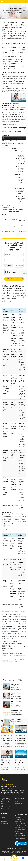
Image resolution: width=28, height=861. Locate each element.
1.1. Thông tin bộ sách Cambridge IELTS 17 (13, 53)
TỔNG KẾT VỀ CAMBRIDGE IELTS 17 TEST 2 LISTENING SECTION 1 (13, 67)
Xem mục (6, 301)
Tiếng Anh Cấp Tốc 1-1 (6, 808)
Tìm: (6, 305)
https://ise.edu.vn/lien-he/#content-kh (16, 655)
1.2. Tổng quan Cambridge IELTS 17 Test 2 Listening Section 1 (13, 57)
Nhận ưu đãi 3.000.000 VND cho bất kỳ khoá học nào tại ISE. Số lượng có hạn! (13, 60)
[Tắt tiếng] (19, 138)
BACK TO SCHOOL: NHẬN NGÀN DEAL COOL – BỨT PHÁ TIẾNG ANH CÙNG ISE (7, 739)
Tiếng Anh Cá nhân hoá (16, 693)
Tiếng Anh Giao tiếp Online (16, 702)
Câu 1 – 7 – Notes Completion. (10, 63)
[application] (14, 138)
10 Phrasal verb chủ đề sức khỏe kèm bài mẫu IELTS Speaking (20, 739)
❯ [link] (24, 508)
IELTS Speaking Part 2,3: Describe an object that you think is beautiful (7, 764)
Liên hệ (16, 805)
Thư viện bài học (18, 803)
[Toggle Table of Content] (22, 50)
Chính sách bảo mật (19, 833)
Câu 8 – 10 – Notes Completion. (11, 65)
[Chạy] (4, 138)
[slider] (23, 137)
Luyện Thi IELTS (4, 805)
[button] (16, 310)
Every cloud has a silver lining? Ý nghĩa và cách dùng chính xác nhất (20, 764)
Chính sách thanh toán (20, 838)
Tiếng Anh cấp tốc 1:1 (16, 719)
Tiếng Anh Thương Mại (6, 806)
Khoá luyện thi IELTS (16, 710)
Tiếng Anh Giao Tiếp (5, 799)
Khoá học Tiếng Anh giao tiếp (16, 685)
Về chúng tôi (18, 799)
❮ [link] (19, 508)
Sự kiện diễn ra (18, 801)
